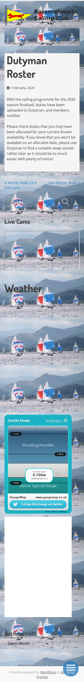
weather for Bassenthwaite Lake (34, 412)
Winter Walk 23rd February (20, 185)
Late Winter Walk (62, 182)
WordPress (48, 672)
